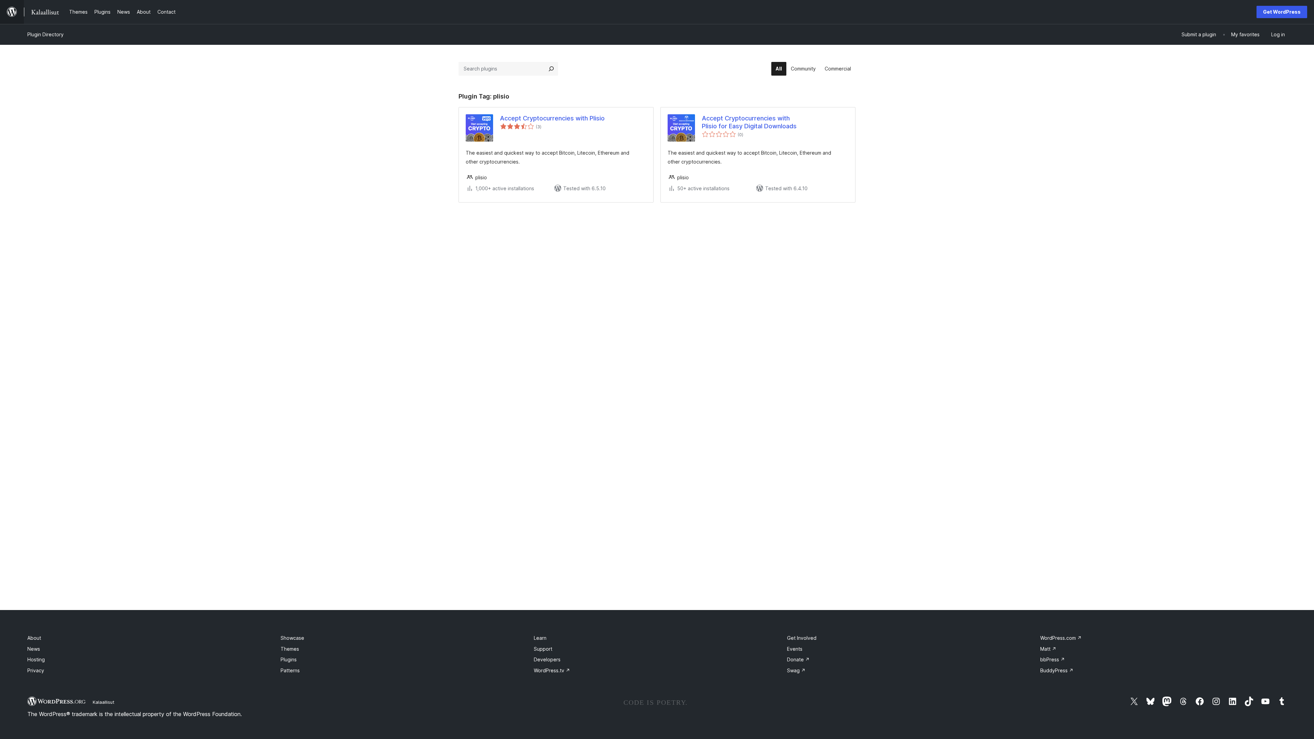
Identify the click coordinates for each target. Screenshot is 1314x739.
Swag (796, 670)
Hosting (36, 659)
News (33, 649)
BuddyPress (1056, 670)
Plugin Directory (45, 34)
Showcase (292, 638)
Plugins (289, 659)
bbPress (1052, 659)
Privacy (35, 670)
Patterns (290, 670)
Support (543, 649)
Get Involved (801, 638)
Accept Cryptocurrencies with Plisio (552, 118)
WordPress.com (1061, 638)
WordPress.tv (552, 670)
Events (794, 649)
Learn (540, 638)
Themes (290, 649)
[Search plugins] (551, 69)
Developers (547, 659)
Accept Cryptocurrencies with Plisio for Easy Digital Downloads (749, 122)
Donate (798, 659)
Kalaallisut (103, 702)
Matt (1048, 649)
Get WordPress (1282, 12)
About (34, 638)
